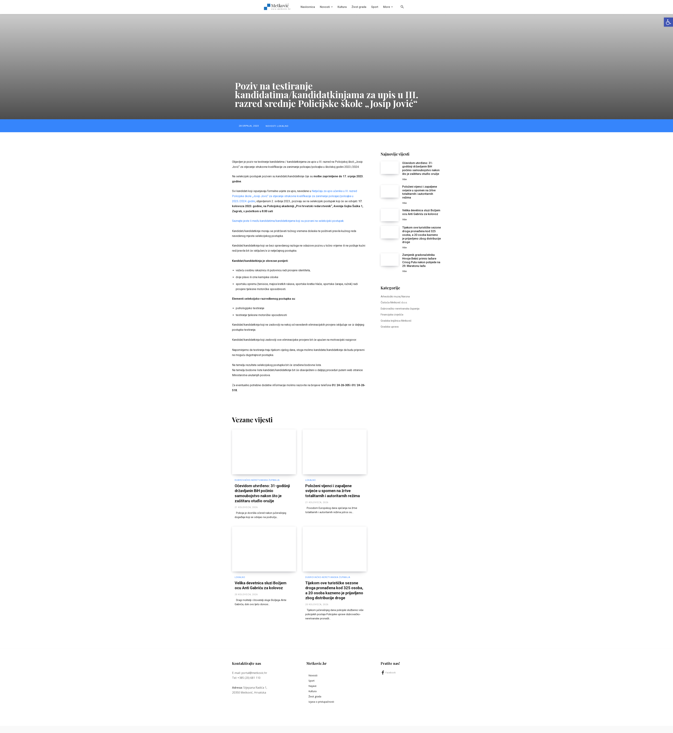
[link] (668, 22)
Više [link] (404, 179)
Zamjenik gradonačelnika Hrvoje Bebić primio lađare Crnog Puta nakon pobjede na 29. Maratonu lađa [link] (421, 260)
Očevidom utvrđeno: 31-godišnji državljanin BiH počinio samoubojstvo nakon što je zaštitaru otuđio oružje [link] (421, 168)
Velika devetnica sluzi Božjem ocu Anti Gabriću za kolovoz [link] (421, 212)
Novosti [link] (271, 126)
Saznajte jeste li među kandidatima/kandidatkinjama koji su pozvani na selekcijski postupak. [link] (288, 221)
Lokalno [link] (282, 126)
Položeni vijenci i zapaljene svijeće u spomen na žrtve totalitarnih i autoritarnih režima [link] (332, 491)
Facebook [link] (390, 672)
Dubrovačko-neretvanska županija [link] (257, 480)
